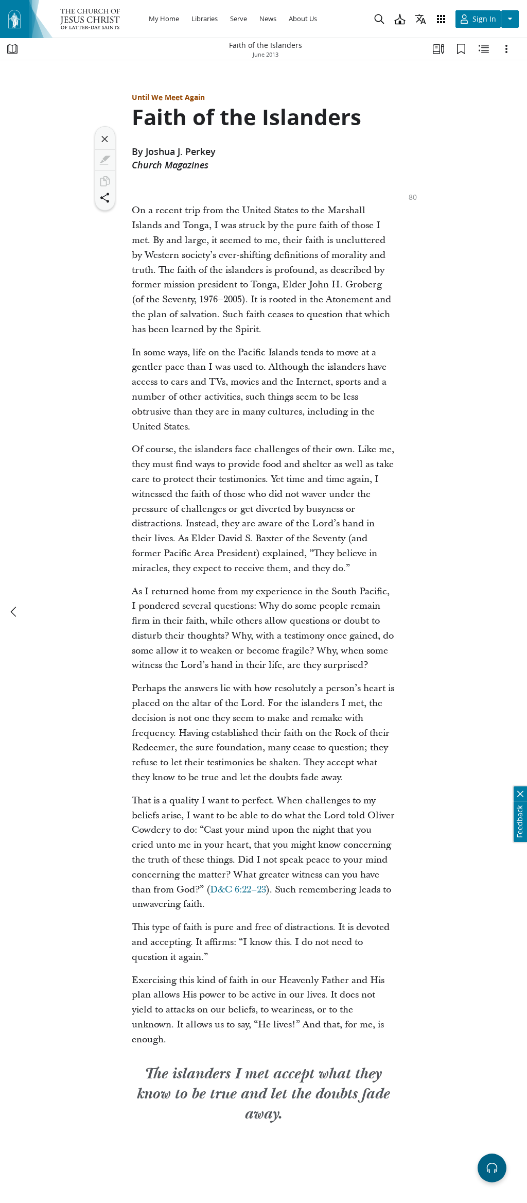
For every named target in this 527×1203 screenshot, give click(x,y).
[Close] (105, 139)
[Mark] (105, 160)
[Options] (506, 49)
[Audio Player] (492, 1168)
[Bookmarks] (461, 49)
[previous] (14, 612)
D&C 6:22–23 (238, 889)
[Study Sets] (438, 49)
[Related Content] (483, 49)
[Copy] (105, 181)
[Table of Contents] (12, 49)
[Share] (105, 198)
